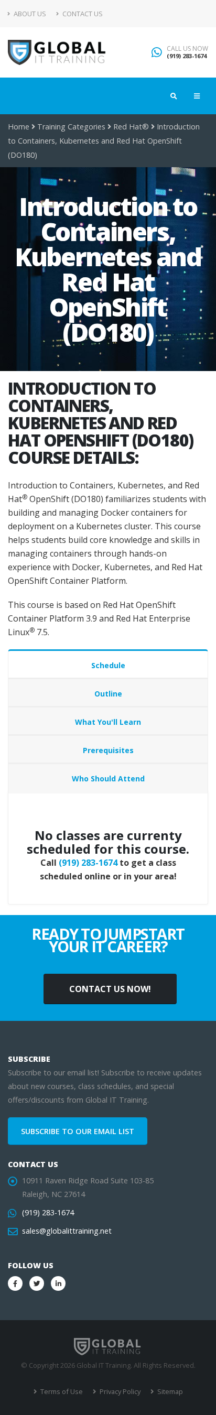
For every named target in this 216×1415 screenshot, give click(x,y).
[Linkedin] (58, 1283)
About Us (29, 13)
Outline (108, 694)
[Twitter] (36, 1283)
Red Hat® (131, 127)
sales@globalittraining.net (67, 1231)
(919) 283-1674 (187, 56)
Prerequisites (108, 750)
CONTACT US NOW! (110, 989)
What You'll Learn (108, 722)
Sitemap (169, 1391)
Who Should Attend (108, 778)
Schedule (108, 665)
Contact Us (82, 13)
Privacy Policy (119, 1391)
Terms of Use (61, 1391)
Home (18, 127)
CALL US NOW (187, 48)
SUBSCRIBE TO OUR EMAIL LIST (77, 1131)
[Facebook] (15, 1283)
